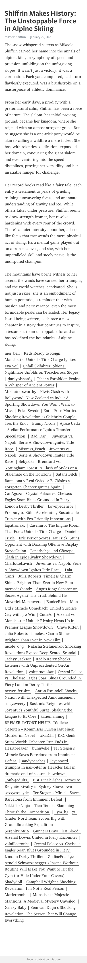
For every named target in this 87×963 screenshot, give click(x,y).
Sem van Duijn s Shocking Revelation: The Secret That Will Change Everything (41, 914)
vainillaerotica (17, 843)
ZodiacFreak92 (61, 856)
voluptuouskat (41, 671)
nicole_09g (14, 646)
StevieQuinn (15, 550)
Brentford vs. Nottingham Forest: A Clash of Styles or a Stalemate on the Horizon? (41, 468)
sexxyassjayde (17, 792)
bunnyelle (40, 748)
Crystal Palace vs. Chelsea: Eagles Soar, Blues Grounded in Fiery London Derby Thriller (39, 500)
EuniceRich (56, 601)
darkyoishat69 (20, 378)
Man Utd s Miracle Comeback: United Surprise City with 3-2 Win (42, 608)
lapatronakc (15, 525)
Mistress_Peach (32, 448)
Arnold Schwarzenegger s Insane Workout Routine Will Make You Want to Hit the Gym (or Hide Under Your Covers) (42, 869)
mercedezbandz (18, 588)
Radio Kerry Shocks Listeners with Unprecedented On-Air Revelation (38, 665)
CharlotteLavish (18, 563)
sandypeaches (33, 760)
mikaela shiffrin (15, 37)
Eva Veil (12, 366)
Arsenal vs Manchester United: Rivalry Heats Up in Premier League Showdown (40, 621)
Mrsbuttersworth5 (20, 391)
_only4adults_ (17, 780)
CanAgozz (13, 493)
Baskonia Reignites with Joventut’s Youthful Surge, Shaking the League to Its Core (39, 710)
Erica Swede (28, 410)
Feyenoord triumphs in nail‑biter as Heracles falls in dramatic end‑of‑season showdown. (41, 767)
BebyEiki (26, 461)
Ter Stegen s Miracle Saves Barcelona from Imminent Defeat (40, 754)
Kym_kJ (61, 812)
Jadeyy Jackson (18, 659)
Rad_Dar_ (39, 436)
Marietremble (17, 894)
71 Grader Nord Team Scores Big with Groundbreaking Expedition (41, 818)
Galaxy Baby (15, 907)
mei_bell (12, 353)
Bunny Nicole (44, 423)
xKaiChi (47, 735)
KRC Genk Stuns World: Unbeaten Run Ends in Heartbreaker (40, 742)
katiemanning (52, 716)
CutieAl (45, 614)
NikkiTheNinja (17, 805)
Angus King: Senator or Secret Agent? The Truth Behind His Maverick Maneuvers (41, 595)
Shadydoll (13, 881)
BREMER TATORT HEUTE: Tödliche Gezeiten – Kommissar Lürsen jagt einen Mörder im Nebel (40, 729)
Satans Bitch (66, 474)
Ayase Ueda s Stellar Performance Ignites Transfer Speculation (43, 430)
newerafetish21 (18, 690)
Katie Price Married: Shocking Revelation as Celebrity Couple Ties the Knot (42, 417)
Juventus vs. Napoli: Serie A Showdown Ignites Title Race (40, 442)
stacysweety (15, 703)
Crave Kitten (68, 627)
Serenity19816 (17, 831)
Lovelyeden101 (60, 506)
